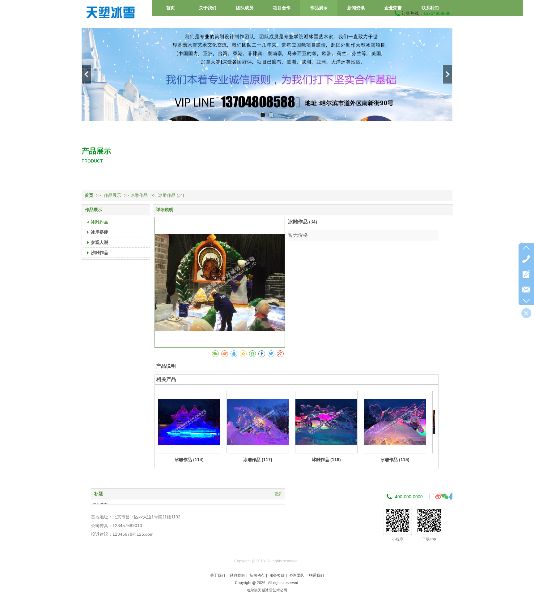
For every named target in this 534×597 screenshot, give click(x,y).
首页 (89, 195)
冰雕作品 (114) (189, 459)
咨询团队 (296, 575)
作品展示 (113, 195)
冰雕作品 (139, 195)
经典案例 (237, 575)
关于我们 (217, 575)
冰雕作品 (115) (394, 459)
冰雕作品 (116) (326, 459)
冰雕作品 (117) (257, 459)
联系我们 (316, 575)
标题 (98, 493)
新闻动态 (257, 575)
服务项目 (276, 575)
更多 (278, 494)
